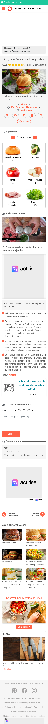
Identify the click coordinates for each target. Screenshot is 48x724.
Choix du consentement (12, 716)
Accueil (9, 48)
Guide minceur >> (13, 2)
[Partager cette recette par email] (7, 115)
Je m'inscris (23, 627)
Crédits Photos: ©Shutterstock (23, 712)
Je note (26, 121)
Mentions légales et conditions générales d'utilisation (23, 703)
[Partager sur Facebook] (15, 115)
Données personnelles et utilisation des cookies (22, 698)
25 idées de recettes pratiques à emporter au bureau (35, 584)
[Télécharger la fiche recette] (32, 115)
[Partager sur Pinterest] (24, 115)
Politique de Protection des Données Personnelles (25, 707)
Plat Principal (22, 48)
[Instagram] (34, 690)
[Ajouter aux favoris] (41, 115)
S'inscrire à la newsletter (35, 716)
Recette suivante (35, 514)
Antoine (12, 375)
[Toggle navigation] (3, 8)
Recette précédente (13, 514)
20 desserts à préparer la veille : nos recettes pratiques (11, 584)
